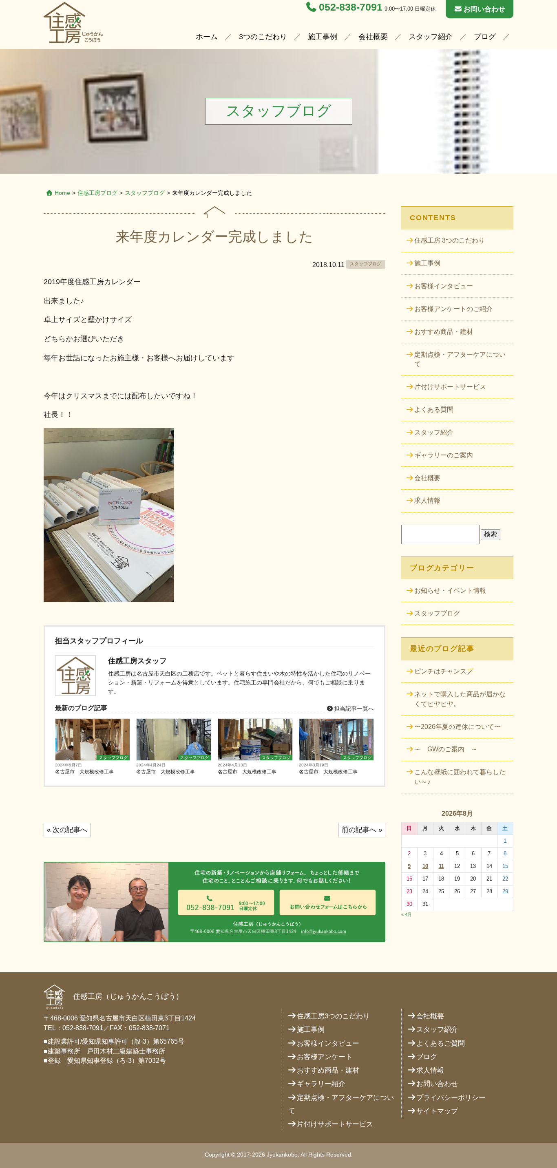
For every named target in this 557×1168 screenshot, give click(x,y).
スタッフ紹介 (431, 37)
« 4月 (406, 914)
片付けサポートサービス (450, 386)
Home (62, 193)
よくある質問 (433, 409)
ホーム (207, 37)
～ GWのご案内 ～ (445, 749)
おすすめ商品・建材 (443, 331)
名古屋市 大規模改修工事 (84, 772)
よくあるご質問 (440, 1043)
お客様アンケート (324, 1057)
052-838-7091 (350, 7)
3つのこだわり (263, 37)
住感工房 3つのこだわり (449, 240)
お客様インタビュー (443, 286)
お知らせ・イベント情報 (450, 590)
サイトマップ (437, 1111)
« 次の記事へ (67, 830)
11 (441, 866)
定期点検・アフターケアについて (460, 359)
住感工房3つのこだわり (333, 1016)
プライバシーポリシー (451, 1098)
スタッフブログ (145, 193)
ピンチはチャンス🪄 (444, 671)
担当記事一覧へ (353, 708)
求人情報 (427, 500)
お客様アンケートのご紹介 (453, 308)
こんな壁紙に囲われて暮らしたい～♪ (460, 776)
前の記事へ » (362, 830)
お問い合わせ (484, 9)
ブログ (485, 37)
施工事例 (322, 37)
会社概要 (373, 37)
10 (425, 866)
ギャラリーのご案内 (443, 455)
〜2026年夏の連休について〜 (457, 726)
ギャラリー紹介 (321, 1084)
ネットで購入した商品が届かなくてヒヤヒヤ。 (460, 699)
